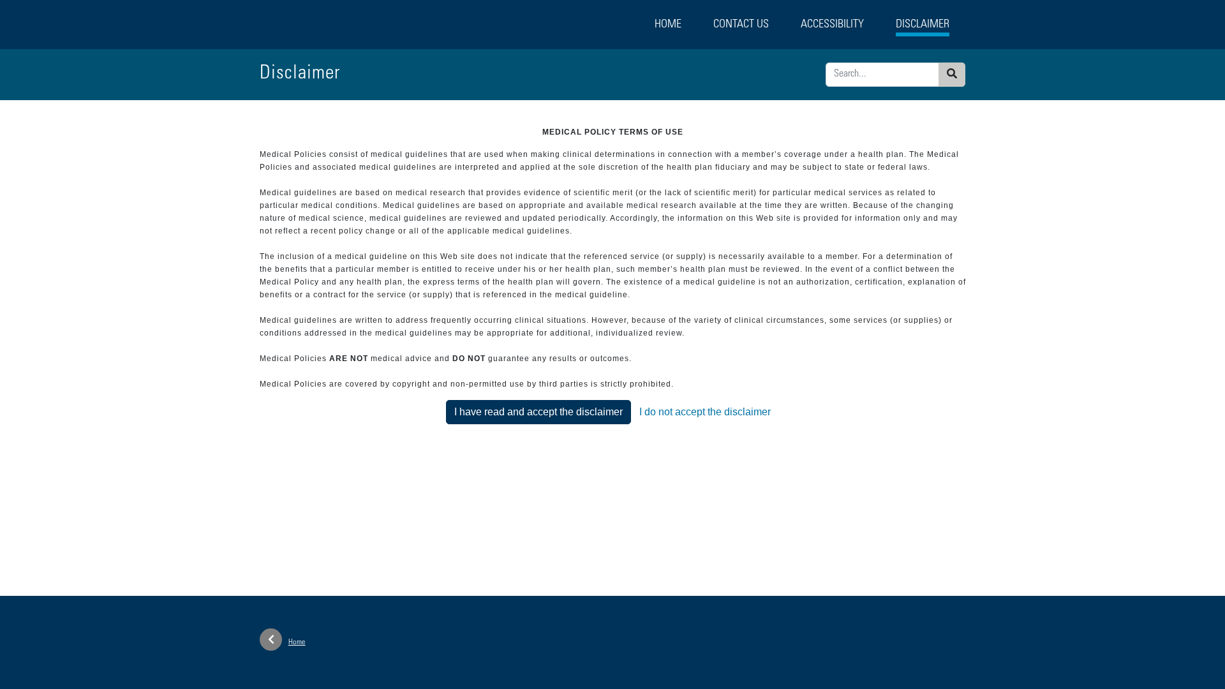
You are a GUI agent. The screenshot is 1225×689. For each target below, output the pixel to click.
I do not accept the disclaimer (705, 411)
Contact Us (741, 25)
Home (668, 25)
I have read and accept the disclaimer (538, 411)
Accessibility (832, 25)
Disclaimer (922, 25)
